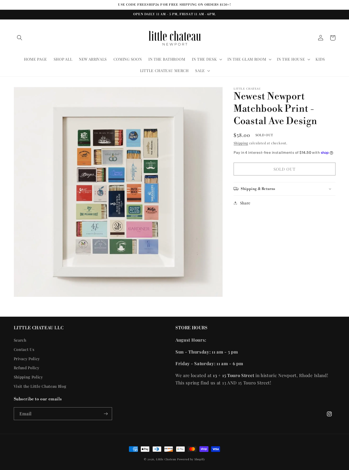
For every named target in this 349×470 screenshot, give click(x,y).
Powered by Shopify (191, 459)
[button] (20, 38)
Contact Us (24, 349)
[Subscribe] (106, 413)
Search (20, 340)
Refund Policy (26, 367)
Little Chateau (166, 459)
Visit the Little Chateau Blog (40, 386)
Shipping (241, 143)
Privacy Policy (27, 358)
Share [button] (245, 202)
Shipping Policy (28, 376)
